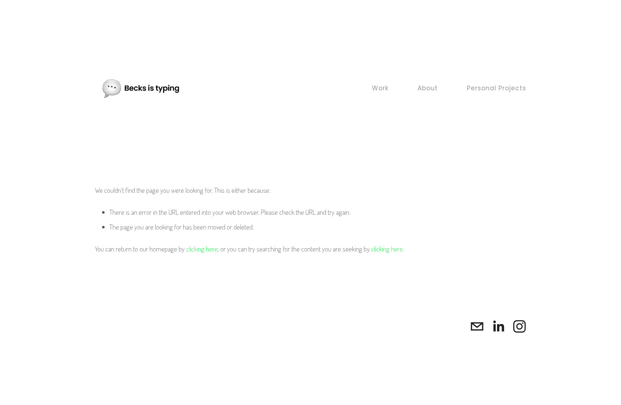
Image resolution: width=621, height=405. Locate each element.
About (428, 89)
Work (380, 89)
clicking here (202, 248)
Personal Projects (496, 89)
